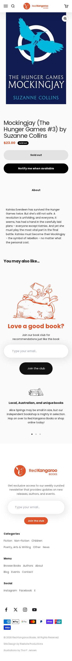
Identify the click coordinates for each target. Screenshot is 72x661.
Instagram (10, 590)
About (39, 566)
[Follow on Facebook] (6, 609)
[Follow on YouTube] (34, 609)
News (46, 547)
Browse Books (12, 566)
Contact (27, 572)
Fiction (8, 541)
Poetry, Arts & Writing (17, 547)
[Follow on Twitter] (15, 609)
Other (37, 547)
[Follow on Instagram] (25, 609)
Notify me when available (36, 168)
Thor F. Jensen (29, 650)
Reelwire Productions (31, 643)
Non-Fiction (21, 541)
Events (15, 572)
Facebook (25, 590)
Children (37, 541)
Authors (28, 566)
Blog (6, 572)
